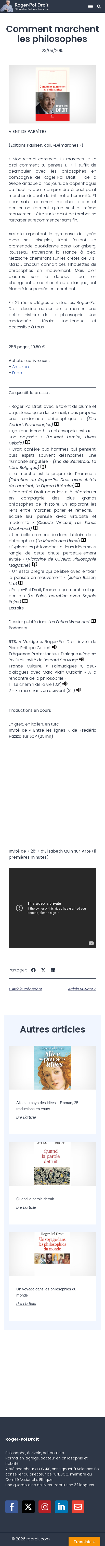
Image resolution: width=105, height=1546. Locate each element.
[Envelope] (78, 1506)
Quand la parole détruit (35, 1199)
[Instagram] (44, 1506)
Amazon (20, 367)
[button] (90, 6)
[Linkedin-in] (61, 1506)
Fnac (17, 373)
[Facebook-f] (11, 1506)
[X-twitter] (28, 1506)
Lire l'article (26, 1117)
